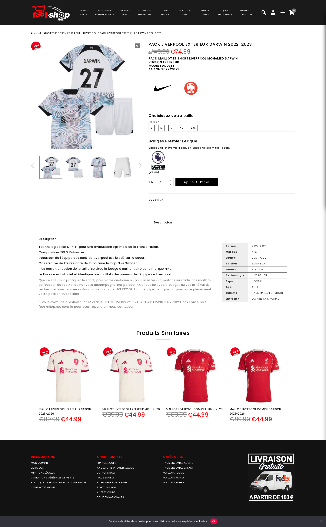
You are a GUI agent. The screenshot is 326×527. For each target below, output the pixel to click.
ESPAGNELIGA (125, 12)
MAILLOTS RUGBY (173, 482)
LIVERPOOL (90, 33)
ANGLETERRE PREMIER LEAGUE (104, 12)
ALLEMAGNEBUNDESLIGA (145, 12)
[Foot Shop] (51, 13)
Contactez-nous (43, 487)
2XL (193, 128)
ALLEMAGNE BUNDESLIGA (112, 482)
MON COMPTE (40, 463)
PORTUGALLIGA (185, 12)
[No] (321, 521)
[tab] (163, 222)
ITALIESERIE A (165, 12)
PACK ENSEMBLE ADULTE (178, 463)
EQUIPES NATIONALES (110, 497)
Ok (214, 521)
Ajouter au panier (196, 182)
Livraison (37, 468)
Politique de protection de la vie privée (58, 482)
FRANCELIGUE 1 (84, 12)
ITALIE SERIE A (105, 477)
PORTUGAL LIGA (107, 487)
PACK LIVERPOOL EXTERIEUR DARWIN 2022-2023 (143, 302)
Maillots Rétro (173, 477)
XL (181, 128)
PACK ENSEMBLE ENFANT (178, 468)
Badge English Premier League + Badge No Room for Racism (189, 148)
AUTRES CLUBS (106, 492)
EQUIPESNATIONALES (225, 12)
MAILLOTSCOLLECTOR (245, 12)
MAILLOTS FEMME (173, 472)
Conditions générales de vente (52, 477)
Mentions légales (43, 472)
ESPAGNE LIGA (106, 472)
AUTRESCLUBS (205, 12)
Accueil (36, 33)
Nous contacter (121, 306)
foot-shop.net (73, 285)
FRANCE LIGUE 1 (106, 463)
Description (163, 222)
